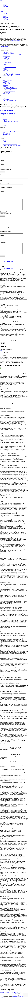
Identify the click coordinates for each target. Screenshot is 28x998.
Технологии (5, 6)
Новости (5, 120)
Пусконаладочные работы (9, 135)
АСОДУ (7, 59)
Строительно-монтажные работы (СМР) (12, 54)
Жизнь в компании (9, 87)
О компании (5, 2)
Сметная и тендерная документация (11, 131)
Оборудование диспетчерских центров (12, 145)
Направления (6, 58)
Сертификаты (6, 99)
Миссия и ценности (7, 80)
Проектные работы (7, 52)
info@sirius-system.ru (7, 114)
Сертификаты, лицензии (8, 75)
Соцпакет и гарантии (10, 91)
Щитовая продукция (10, 73)
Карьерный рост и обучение (11, 89)
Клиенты (5, 68)
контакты (2, 11)
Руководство (6, 82)
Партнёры (5, 69)
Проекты (5, 4)
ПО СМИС (5, 57)
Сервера (5, 140)
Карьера (4, 7)
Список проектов (9, 65)
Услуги (4, 5)
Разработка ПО (6, 56)
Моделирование (6, 134)
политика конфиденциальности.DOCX (9, 993)
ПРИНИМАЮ (3, 997)
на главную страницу (16, 40)
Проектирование (7, 129)
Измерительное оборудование (10, 144)
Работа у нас (5, 86)
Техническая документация (9, 101)
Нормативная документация (9, 100)
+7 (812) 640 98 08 (6, 110)
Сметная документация (8, 53)
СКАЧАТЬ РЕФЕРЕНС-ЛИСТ (7, 261)
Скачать (20, 992)
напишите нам (4, 46)
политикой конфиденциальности (19, 996)
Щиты (4, 141)
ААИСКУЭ (8, 62)
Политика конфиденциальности (10, 121)
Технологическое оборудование (12, 74)
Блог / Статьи (6, 93)
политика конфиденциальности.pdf (8, 992)
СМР (4, 132)
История (5, 81)
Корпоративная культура (11, 88)
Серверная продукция (10, 71)
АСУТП (7, 61)
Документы (5, 9)
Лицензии (5, 98)
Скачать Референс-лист (10, 67)
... (5, 63)
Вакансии (7, 92)
